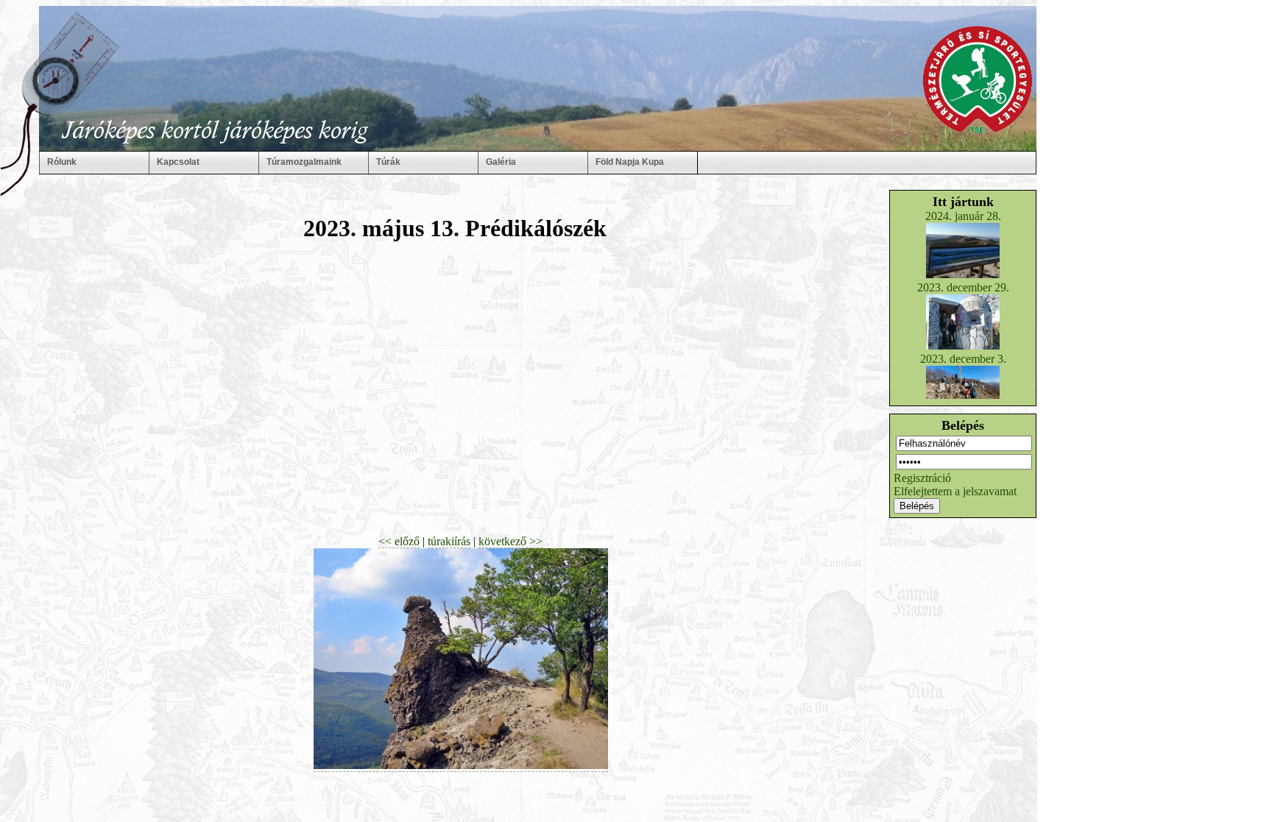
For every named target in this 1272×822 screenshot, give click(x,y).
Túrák (388, 162)
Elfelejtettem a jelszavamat (955, 491)
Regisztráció (922, 478)
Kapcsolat (178, 162)
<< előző (399, 541)
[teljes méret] (461, 765)
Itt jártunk (963, 201)
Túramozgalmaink (304, 162)
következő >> (510, 541)
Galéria (501, 162)
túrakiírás (449, 541)
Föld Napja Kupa (630, 162)
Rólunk (62, 162)
